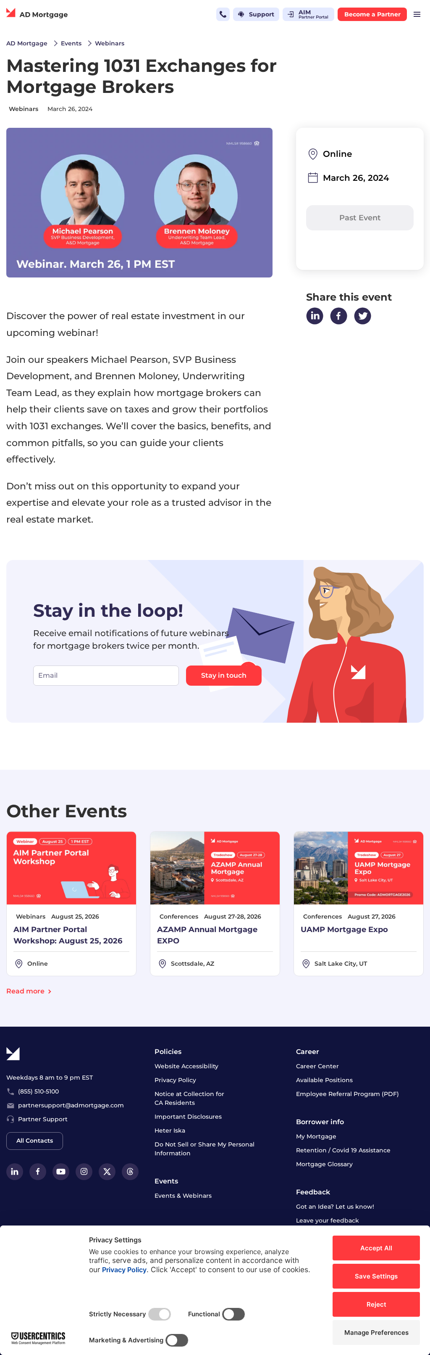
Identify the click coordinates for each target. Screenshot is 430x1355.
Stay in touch (223, 675)
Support (261, 14)
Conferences (179, 916)
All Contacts (34, 1140)
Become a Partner (372, 14)
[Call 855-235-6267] (223, 14)
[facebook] (37, 1171)
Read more (25, 991)
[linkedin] (14, 1171)
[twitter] (107, 1171)
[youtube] (60, 1171)
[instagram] (84, 1171)
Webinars (23, 109)
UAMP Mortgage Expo (344, 929)
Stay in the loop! (108, 610)
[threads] (130, 1171)
